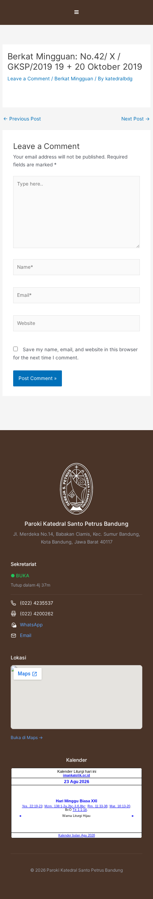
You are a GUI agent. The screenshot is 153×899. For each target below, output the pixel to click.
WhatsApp (31, 624)
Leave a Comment (28, 78)
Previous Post (22, 119)
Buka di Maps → (27, 737)
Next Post (135, 119)
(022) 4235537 (36, 603)
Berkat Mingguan (73, 78)
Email (25, 635)
